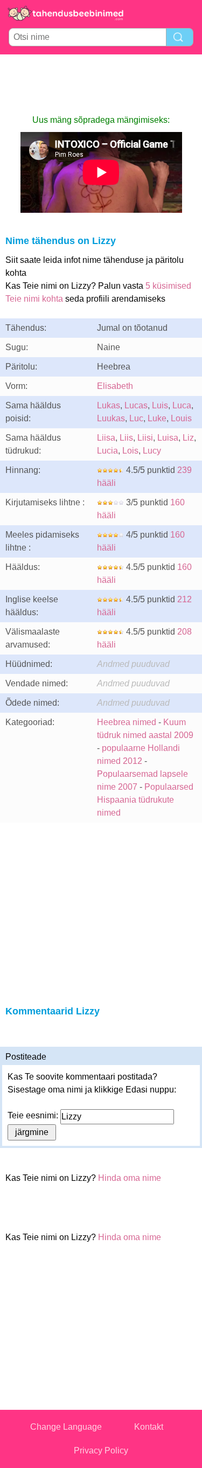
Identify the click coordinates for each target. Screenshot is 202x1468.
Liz (188, 437)
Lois (130, 450)
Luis (160, 405)
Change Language (66, 1426)
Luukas (111, 418)
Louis (181, 418)
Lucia (107, 450)
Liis (126, 437)
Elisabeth (115, 386)
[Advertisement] (101, 84)
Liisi (145, 437)
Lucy (152, 450)
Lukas (108, 405)
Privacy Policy (101, 1450)
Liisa (106, 437)
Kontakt (148, 1426)
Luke (157, 418)
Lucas (136, 405)
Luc (136, 418)
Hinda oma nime (129, 1177)
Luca (181, 405)
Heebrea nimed (126, 722)
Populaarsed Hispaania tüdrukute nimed (145, 799)
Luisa (167, 437)
